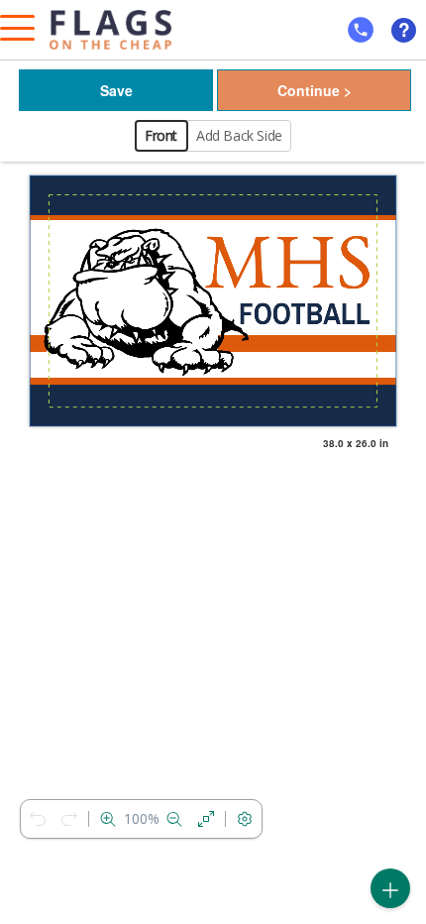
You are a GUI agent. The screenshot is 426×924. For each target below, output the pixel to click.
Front (161, 135)
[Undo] (38, 819)
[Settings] (245, 819)
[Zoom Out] (174, 819)
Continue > (314, 90)
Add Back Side (239, 135)
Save (116, 90)
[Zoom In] (108, 819)
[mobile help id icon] (360, 30)
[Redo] (69, 819)
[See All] (206, 819)
